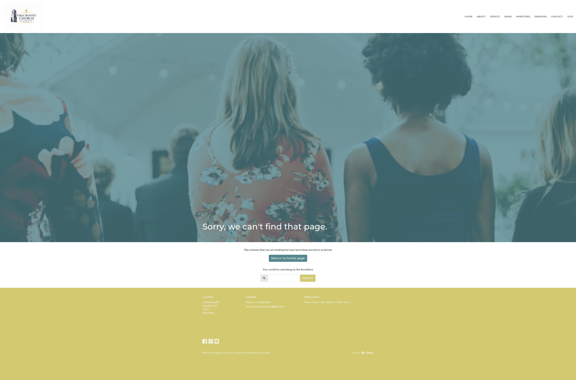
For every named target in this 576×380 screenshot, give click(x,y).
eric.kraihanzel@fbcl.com (269, 306)
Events (495, 16)
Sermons (541, 16)
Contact (557, 16)
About (481, 16)
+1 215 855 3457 (263, 302)
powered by (361, 355)
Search (307, 278)
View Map (208, 313)
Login (267, 353)
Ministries (523, 16)
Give (570, 16)
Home (468, 16)
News (508, 16)
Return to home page (288, 258)
